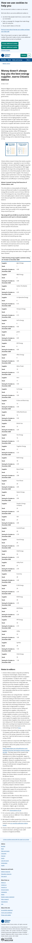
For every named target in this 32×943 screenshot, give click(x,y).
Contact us (3, 885)
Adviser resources (5, 871)
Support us (4, 887)
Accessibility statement (7, 910)
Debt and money (17, 60)
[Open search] (29, 55)
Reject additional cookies (9, 47)
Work (9, 60)
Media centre (6, 63)
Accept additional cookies (9, 43)
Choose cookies (5, 50)
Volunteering (4, 901)
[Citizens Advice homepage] (5, 921)
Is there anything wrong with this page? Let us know (16, 839)
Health (2, 865)
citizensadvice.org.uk (15, 810)
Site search (4, 876)
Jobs (2, 904)
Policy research (5, 899)
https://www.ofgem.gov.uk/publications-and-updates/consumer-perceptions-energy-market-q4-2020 (16, 750)
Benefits (3, 60)
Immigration (4, 863)
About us (3, 882)
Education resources (6, 874)
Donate (24, 55)
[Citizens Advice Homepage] (5, 55)
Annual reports (5, 889)
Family (2, 858)
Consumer (3, 853)
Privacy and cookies (6, 915)
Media (2, 894)
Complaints (4, 892)
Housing (3, 856)
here (19, 728)
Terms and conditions (6, 912)
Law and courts (5, 860)
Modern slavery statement (7, 897)
